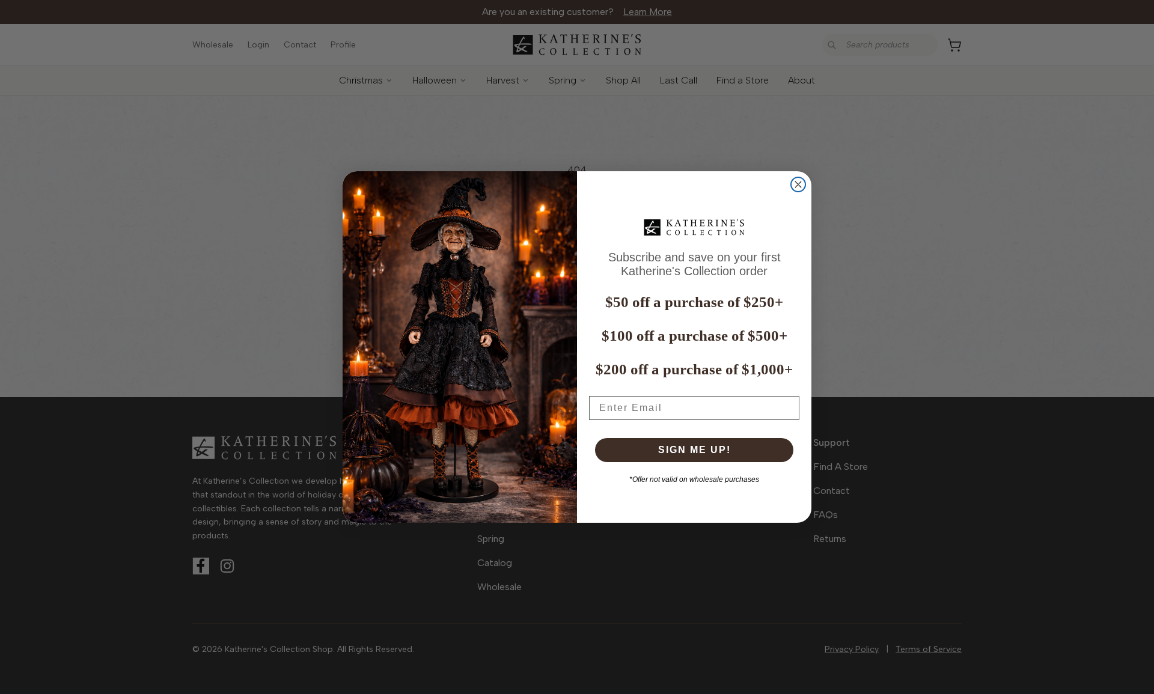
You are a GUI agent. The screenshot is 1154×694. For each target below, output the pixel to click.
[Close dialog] (798, 184)
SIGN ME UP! (694, 450)
